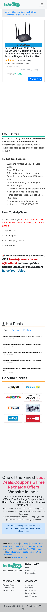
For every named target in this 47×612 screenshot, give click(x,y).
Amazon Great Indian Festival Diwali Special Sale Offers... (22, 344)
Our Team (29, 588)
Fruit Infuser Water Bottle (17, 552)
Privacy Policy (9, 585)
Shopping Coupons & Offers (24, 12)
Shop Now (36, 79)
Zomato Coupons (19, 557)
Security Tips (8, 590)
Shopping (24, 543)
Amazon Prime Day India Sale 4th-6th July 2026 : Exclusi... (22, 360)
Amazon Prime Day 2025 (24, 549)
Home (6, 12)
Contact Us (30, 570)
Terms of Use (8, 588)
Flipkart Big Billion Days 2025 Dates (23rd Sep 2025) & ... (22, 336)
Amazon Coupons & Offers (18, 15)
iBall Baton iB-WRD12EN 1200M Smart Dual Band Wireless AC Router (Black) (23, 222)
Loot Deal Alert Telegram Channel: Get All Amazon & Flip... (22, 352)
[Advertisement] (23, 107)
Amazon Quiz (35, 552)
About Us (29, 585)
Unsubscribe (30, 573)
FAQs (27, 567)
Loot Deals (7, 554)
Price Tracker (31, 590)
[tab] (6, 330)
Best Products (31, 593)
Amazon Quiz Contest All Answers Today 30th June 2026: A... (22, 369)
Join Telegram (31, 596)
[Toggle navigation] (42, 4)
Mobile (16, 543)
